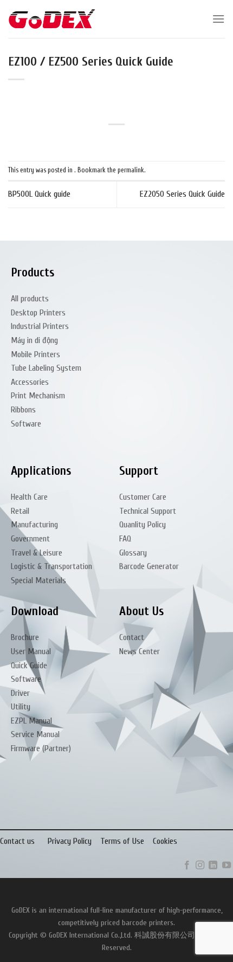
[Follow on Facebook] (186, 865)
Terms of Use (122, 841)
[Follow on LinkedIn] (213, 865)
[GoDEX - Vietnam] (52, 19)
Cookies (165, 841)
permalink (131, 170)
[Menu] (218, 18)
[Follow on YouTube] (226, 865)
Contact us (17, 841)
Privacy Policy (70, 841)
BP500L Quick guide (39, 194)
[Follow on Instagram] (200, 865)
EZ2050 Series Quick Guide (182, 194)
